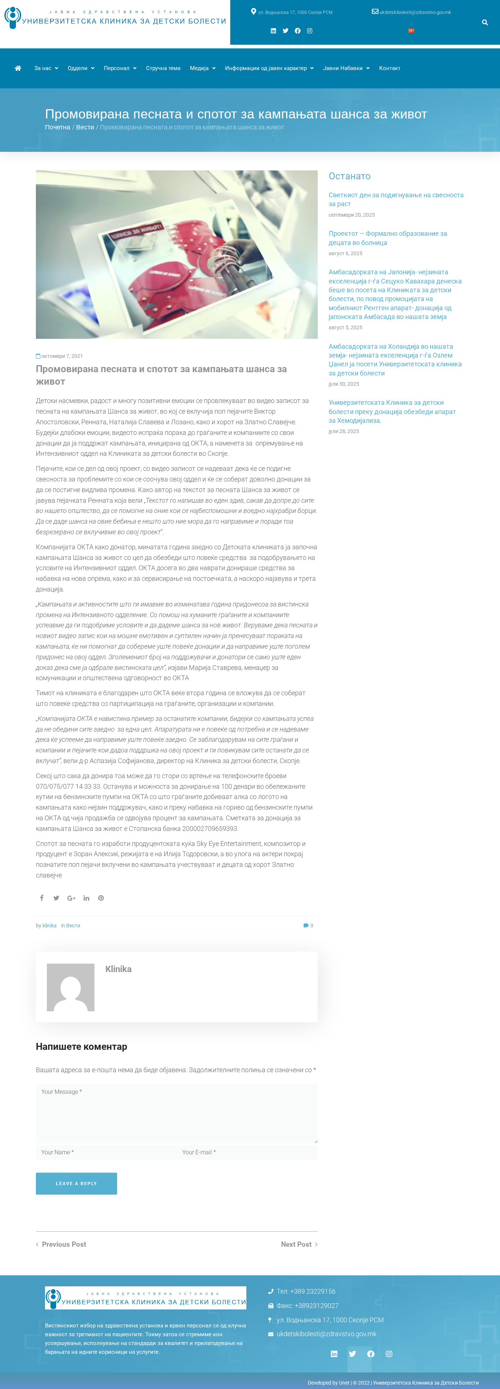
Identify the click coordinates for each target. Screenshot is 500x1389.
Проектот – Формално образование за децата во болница (388, 238)
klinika (49, 925)
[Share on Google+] (71, 898)
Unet (344, 1383)
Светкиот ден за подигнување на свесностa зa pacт (396, 199)
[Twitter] (285, 31)
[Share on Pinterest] (101, 898)
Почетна (57, 127)
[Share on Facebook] (42, 898)
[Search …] (485, 22)
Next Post (296, 1244)
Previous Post (64, 1244)
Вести (85, 127)
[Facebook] (298, 31)
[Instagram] (310, 31)
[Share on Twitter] (56, 898)
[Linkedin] (273, 31)
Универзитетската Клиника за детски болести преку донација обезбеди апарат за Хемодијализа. (392, 411)
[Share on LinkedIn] (86, 898)
